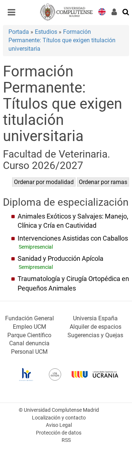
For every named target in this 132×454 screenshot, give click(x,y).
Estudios (46, 31)
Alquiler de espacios (95, 326)
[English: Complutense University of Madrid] (102, 11)
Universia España (95, 318)
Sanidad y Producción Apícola (60, 258)
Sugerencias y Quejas (95, 335)
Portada (18, 31)
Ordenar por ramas (103, 182)
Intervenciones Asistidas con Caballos (73, 238)
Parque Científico (29, 335)
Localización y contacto (59, 418)
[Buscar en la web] (126, 11)
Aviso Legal (59, 425)
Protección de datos (58, 433)
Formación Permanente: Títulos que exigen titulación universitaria (61, 40)
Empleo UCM (29, 326)
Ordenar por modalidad (44, 182)
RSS (66, 440)
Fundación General (29, 318)
